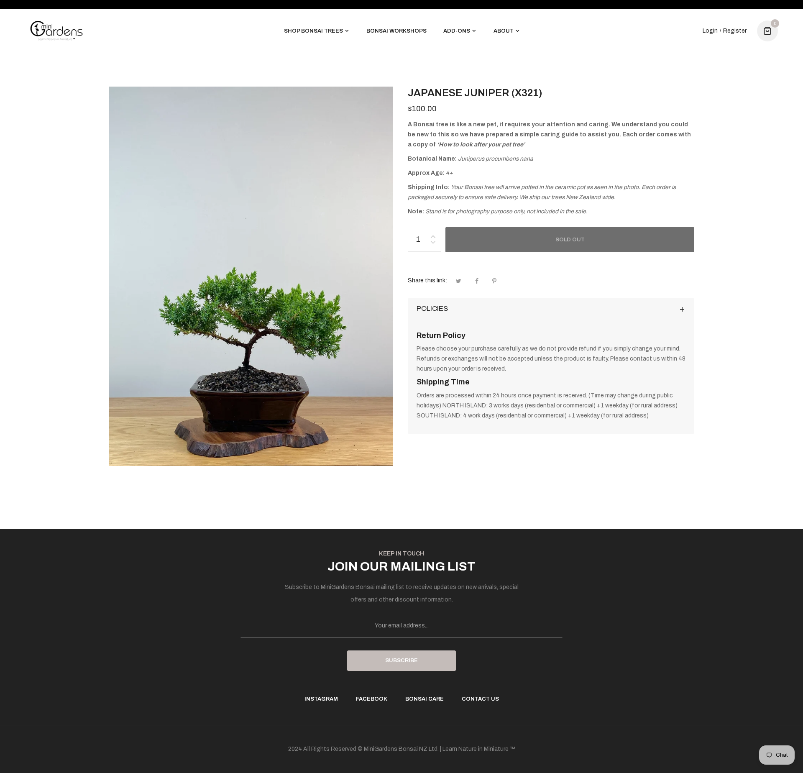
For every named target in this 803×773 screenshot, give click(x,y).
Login (710, 31)
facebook (371, 699)
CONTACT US (480, 699)
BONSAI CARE (424, 699)
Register (735, 31)
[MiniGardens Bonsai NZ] (56, 30)
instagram (321, 699)
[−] (433, 243)
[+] (433, 235)
